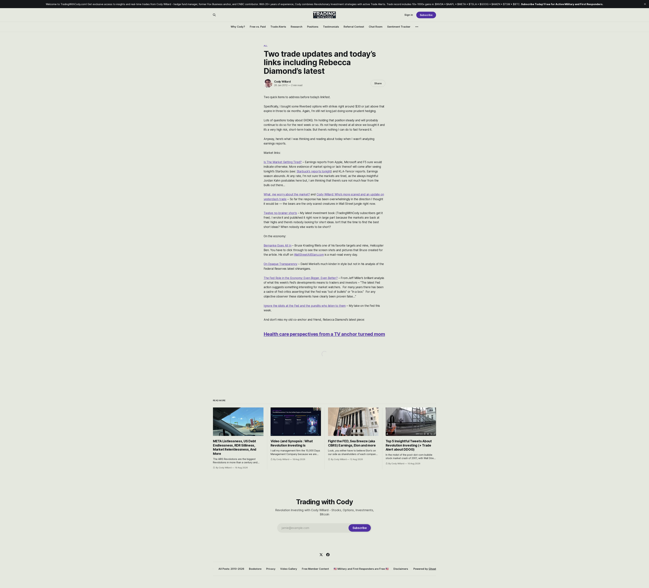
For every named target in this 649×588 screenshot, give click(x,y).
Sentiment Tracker (398, 26)
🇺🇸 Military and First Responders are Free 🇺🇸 (361, 568)
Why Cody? (238, 26)
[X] (321, 554)
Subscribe (426, 15)
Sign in (408, 14)
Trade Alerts (278, 26)
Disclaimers (400, 568)
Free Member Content (315, 568)
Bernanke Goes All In (277, 245)
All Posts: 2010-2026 (231, 568)
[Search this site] (214, 15)
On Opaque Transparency (280, 264)
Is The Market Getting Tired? (283, 162)
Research (296, 26)
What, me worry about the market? (287, 194)
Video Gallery (288, 568)
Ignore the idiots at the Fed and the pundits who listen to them (305, 305)
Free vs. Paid (258, 26)
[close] (645, 4)
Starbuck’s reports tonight (314, 171)
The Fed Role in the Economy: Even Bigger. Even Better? (301, 278)
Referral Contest (354, 26)
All (266, 45)
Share (378, 83)
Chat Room (375, 26)
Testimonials (331, 26)
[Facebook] (328, 554)
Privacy (270, 568)
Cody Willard (282, 81)
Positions (312, 26)
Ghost (432, 568)
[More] (416, 26)
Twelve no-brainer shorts (280, 213)
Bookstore (255, 568)
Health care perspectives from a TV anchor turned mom (324, 334)
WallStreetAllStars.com (309, 254)
